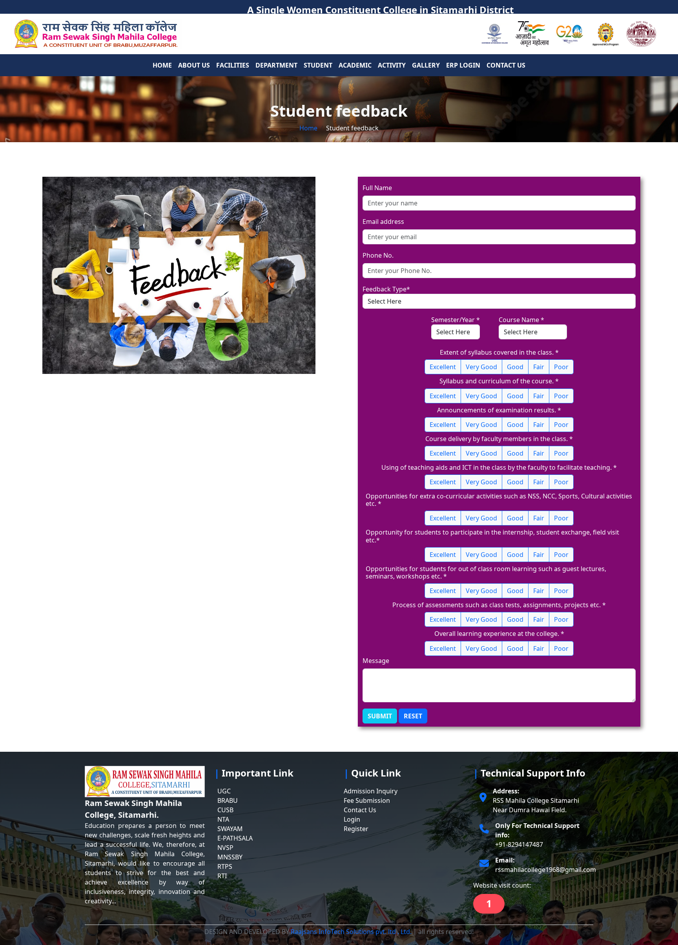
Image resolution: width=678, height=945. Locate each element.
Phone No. (378, 255)
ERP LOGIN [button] (463, 65)
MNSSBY (229, 857)
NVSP (225, 847)
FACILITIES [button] (232, 65)
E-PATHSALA (235, 838)
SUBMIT (380, 716)
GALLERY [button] (426, 65)
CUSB (225, 810)
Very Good (481, 367)
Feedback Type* (386, 289)
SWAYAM (230, 828)
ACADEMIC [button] (355, 65)
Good (515, 367)
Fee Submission (367, 800)
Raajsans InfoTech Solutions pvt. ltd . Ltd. (350, 931)
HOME (162, 65)
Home (308, 128)
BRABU (227, 800)
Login (352, 819)
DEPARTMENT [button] (276, 65)
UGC (224, 791)
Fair (538, 367)
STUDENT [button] (318, 65)
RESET (413, 716)
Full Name (377, 187)
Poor (561, 367)
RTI (222, 876)
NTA (223, 819)
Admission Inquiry (370, 791)
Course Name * (521, 319)
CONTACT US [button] (506, 65)
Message (376, 660)
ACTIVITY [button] (392, 65)
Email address (383, 221)
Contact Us (360, 810)
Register (356, 828)
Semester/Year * (455, 319)
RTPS (224, 866)
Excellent (443, 367)
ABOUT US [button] (194, 65)
